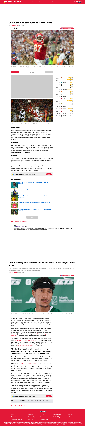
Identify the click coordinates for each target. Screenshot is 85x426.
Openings (30, 414)
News (24, 1)
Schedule (33, 1)
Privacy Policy (31, 417)
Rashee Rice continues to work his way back (26, 340)
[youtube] (77, 1)
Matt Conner (13, 272)
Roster (44, 1)
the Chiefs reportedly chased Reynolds (27, 363)
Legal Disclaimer (70, 417)
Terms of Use (43, 417)
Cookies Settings (44, 419)
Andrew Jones (14, 25)
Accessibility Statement (17, 419)
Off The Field (54, 1)
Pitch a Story (14, 417)
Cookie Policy (56, 417)
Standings (39, 1)
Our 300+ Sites (57, 414)
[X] (74, 1)
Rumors (28, 1)
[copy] (19, 28)
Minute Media (9, 422)
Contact (42, 414)
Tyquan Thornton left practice (24, 345)
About (12, 414)
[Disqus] (45, 240)
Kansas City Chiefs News (21, 221)
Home (12, 221)
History (48, 1)
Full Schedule (59, 118)
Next (49, 72)
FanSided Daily (69, 414)
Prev (15, 72)
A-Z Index (30, 419)
